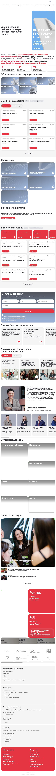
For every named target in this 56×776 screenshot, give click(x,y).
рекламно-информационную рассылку (18, 318)
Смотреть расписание (8, 218)
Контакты (5, 678)
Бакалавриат (6, 752)
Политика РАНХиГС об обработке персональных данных (14, 316)
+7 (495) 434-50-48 (9, 733)
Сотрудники (6, 675)
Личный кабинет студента (36, 764)
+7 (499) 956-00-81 (9, 712)
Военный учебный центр (36, 762)
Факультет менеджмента (9, 690)
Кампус (31, 759)
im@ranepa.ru (9, 714)
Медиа (4, 676)
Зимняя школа (6, 764)
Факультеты (6, 759)
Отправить (28, 311)
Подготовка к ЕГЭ (7, 757)
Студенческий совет (35, 752)
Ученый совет (6, 673)
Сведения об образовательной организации (14, 680)
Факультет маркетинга (8, 694)
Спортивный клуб (34, 754)
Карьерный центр (34, 756)
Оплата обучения (34, 766)
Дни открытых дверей (8, 761)
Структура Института (8, 671)
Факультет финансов (8, 695)
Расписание (33, 768)
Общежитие (33, 761)
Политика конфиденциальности (28, 774)
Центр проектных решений (36, 757)
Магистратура (6, 754)
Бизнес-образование (8, 756)
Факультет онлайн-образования (11, 697)
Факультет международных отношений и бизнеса (15, 692)
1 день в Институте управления (10, 762)
